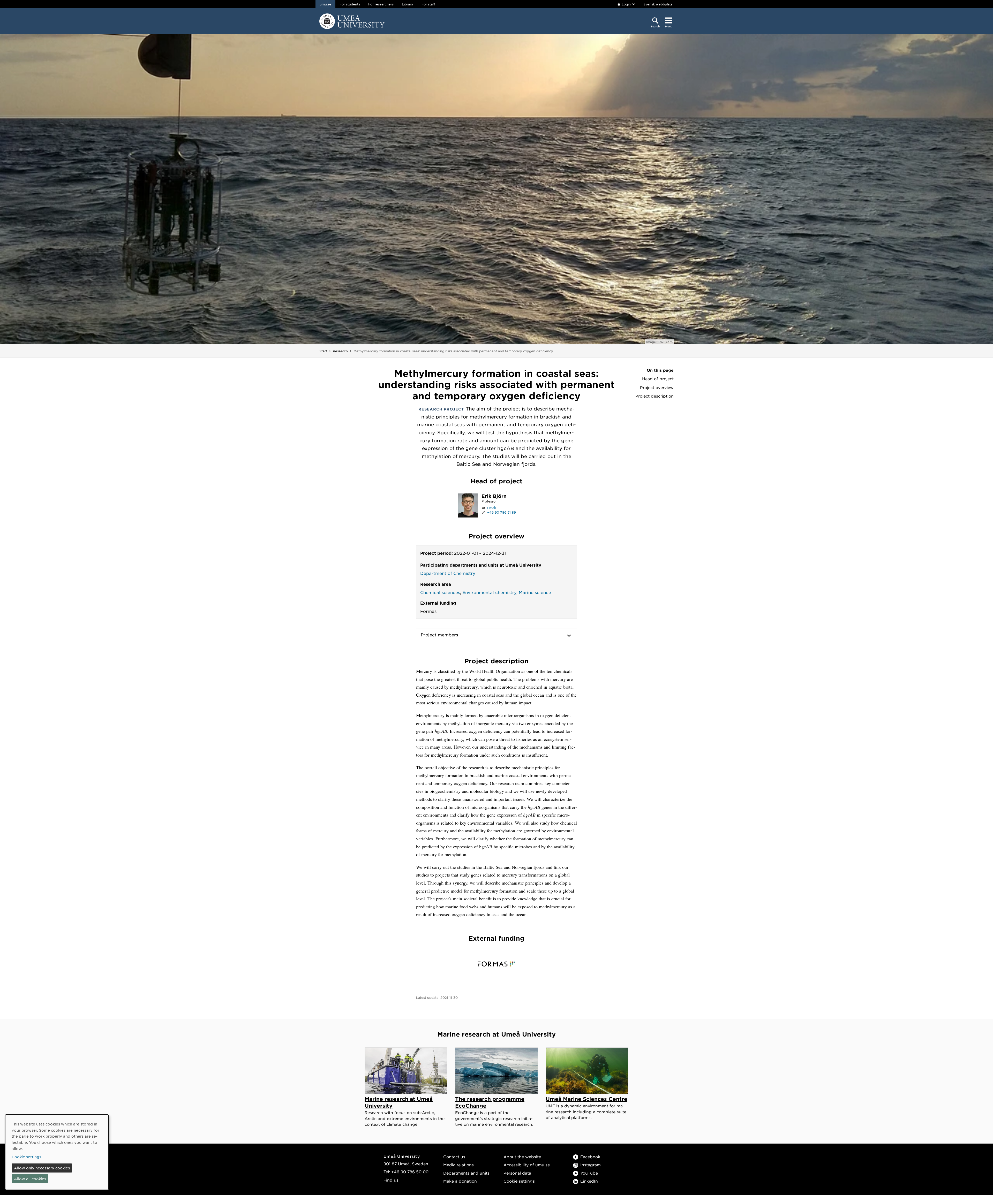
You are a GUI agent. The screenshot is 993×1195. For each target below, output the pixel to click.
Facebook (590, 1156)
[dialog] (57, 1152)
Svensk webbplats (657, 4)
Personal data (517, 1172)
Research (340, 351)
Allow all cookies (30, 1178)
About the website (522, 1156)
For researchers (381, 4)
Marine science (535, 592)
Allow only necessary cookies (42, 1168)
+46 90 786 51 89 (501, 512)
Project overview (657, 387)
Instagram (590, 1164)
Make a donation (460, 1180)
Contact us (454, 1156)
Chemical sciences (440, 592)
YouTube (589, 1172)
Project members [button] (439, 634)
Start (323, 351)
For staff (428, 4)
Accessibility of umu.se (526, 1164)
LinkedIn (589, 1180)
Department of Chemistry (447, 573)
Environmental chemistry (489, 592)
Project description (654, 396)
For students (350, 4)
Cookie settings (519, 1180)
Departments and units (466, 1172)
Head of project (658, 378)
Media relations (458, 1164)
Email (491, 508)
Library (407, 4)
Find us (390, 1179)
